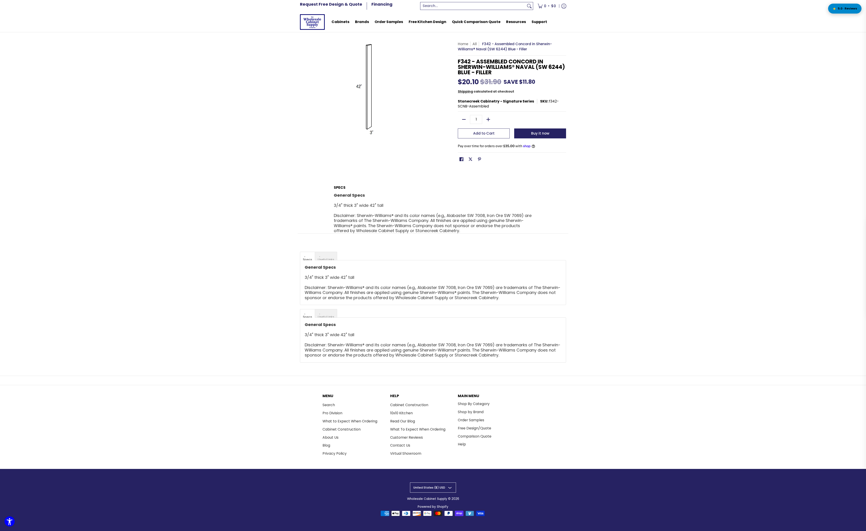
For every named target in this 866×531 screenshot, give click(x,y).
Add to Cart (484, 133)
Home (463, 44)
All (474, 44)
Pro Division (332, 413)
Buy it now (540, 133)
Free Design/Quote (474, 428)
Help (462, 444)
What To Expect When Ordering (417, 429)
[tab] (307, 256)
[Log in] (563, 6)
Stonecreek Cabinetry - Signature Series (496, 101)
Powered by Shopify (433, 507)
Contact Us (400, 445)
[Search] (529, 6)
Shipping (465, 91)
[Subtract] (464, 119)
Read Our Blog (402, 421)
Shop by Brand (471, 412)
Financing (381, 4)
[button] (461, 159)
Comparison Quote (474, 436)
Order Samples (471, 420)
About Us (330, 437)
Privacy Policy (334, 453)
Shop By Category (474, 403)
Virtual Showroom (405, 453)
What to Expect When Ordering (349, 421)
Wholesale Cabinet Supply (427, 499)
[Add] (488, 119)
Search (328, 405)
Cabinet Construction (341, 429)
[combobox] (473, 6)
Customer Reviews (406, 437)
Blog (326, 445)
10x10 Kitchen (401, 413)
